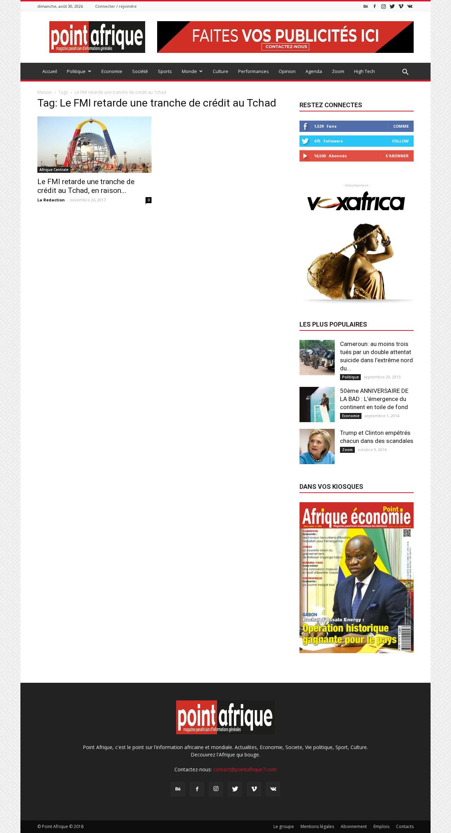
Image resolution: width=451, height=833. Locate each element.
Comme (401, 126)
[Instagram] (383, 6)
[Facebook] (374, 6)
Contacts (405, 826)
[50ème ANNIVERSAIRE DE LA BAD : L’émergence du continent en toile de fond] (317, 404)
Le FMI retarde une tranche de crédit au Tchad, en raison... (86, 186)
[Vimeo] (401, 6)
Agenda (313, 71)
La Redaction (51, 199)
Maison (44, 92)
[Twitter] (392, 6)
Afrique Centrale (53, 169)
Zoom (338, 71)
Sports (165, 71)
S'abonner (397, 155)
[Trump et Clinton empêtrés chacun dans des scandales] (317, 446)
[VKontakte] (410, 6)
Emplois (381, 826)
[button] (405, 72)
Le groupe (283, 826)
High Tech (364, 71)
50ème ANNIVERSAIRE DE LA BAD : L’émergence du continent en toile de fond (374, 399)
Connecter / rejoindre (116, 6)
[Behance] (366, 6)
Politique (76, 71)
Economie (111, 71)
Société (140, 71)
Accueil (49, 71)
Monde (189, 71)
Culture (220, 71)
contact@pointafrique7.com (245, 769)
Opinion (287, 71)
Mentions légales (317, 826)
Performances (253, 71)
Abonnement (354, 826)
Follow (400, 141)
